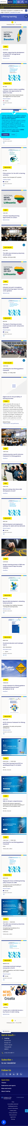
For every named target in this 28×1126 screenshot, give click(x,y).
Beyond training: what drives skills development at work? (12, 490)
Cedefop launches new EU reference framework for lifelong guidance (13, 455)
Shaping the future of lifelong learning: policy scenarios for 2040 (14, 881)
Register (22, 2)
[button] (3, 1122)
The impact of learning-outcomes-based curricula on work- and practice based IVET (13, 325)
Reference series (7, 609)
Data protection (13, 1115)
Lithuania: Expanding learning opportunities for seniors (11, 216)
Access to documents (13, 1108)
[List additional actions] (12, 2)
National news (6, 58)
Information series (7, 649)
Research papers (6, 98)
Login (18, 2)
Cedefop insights (7, 179)
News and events (6, 1088)
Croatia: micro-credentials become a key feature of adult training (13, 1011)
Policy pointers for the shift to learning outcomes (14, 174)
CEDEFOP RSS (21, 1074)
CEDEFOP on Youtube (10, 1074)
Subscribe (6, 1059)
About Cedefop (5, 1091)
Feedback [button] (26, 1110)
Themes (3, 1082)
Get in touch (7, 1035)
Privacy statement (13, 1112)
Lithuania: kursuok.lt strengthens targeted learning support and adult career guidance (13, 289)
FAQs (13, 1102)
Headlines (5, 458)
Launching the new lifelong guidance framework (13, 369)
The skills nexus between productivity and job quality (13, 254)
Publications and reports (8, 1085)
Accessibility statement (13, 1104)
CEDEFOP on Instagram (17, 1074)
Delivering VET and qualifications (11, 423)
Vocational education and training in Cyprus (13, 644)
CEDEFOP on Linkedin (13, 1074)
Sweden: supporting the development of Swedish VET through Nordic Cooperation (13, 54)
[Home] (3, 2)
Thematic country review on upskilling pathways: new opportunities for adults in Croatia (13, 91)
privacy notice (15, 131)
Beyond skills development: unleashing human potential (14, 602)
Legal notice (13, 1117)
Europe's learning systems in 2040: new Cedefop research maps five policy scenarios (14, 566)
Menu (26, 1)
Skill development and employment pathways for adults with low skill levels (14, 525)
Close (26, 10)
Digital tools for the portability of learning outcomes (12, 397)
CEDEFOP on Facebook (3, 1074)
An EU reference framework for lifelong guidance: (14, 723)
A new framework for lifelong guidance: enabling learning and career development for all (14, 687)
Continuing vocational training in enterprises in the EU (12, 967)
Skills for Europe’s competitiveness (12, 801)
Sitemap (13, 1119)
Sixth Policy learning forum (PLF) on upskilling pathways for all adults (13, 764)
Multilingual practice (13, 1106)
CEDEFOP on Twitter (6, 1074)
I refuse (13, 134)
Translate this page (15, 12)
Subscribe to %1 (26, 16)
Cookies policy (13, 1110)
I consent (5, 134)
